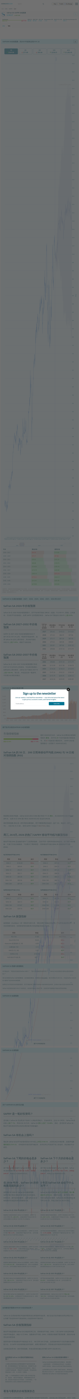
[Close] (68, 689)
